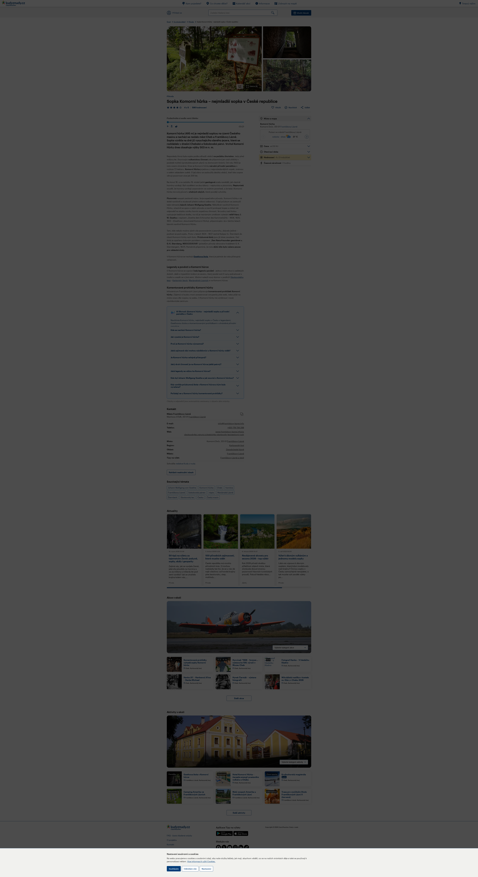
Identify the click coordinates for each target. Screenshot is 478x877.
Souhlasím (174, 869)
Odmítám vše (190, 869)
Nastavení (206, 869)
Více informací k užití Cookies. (201, 861)
